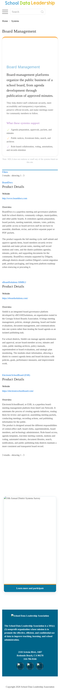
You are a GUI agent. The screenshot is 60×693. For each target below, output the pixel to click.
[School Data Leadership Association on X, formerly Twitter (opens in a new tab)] (30, 666)
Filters (5, 172)
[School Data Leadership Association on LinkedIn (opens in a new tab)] (20, 666)
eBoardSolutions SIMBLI (14, 282)
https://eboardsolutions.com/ (15, 298)
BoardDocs (7, 182)
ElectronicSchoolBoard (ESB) (16, 375)
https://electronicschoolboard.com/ (17, 391)
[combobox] (27, 12)
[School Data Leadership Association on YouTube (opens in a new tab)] (40, 666)
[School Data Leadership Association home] (30, 616)
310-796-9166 (30, 659)
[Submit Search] (42, 12)
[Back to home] (30, 3)
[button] (5, 12)
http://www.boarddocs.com (14, 198)
